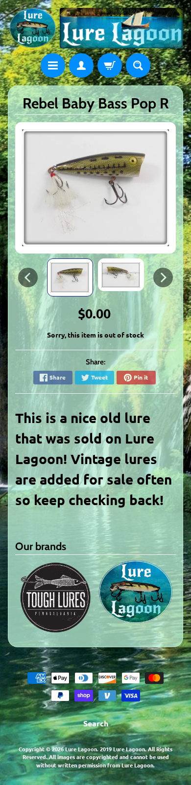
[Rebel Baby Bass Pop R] (70, 277)
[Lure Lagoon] (95, 28)
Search (95, 723)
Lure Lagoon (81, 749)
